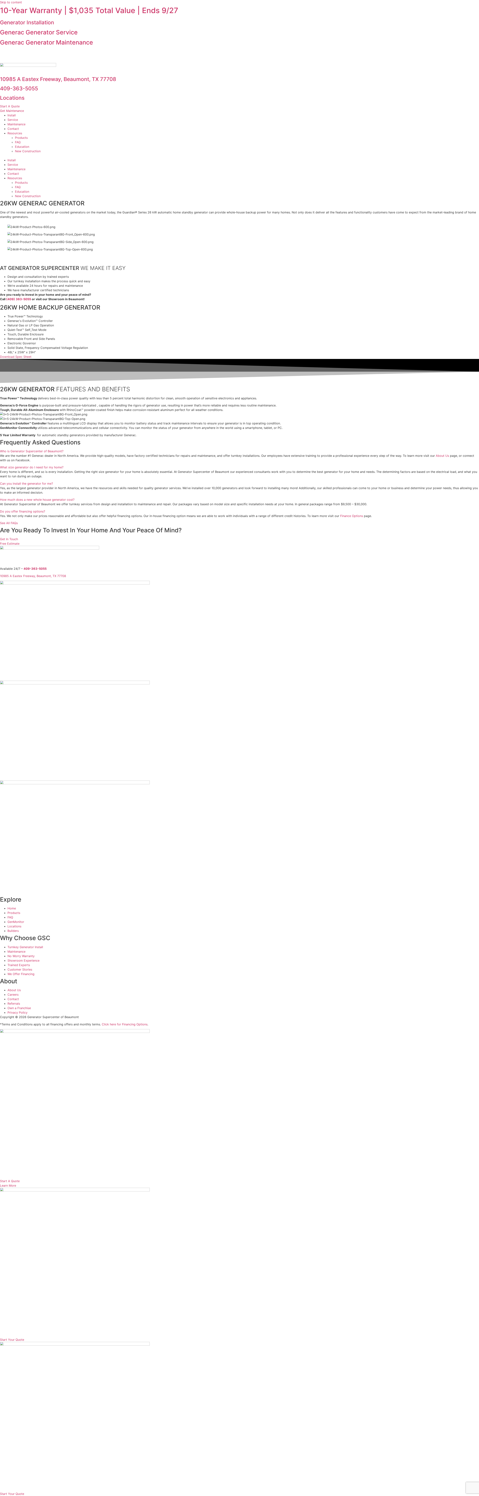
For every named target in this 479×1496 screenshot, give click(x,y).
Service (12, 120)
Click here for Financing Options (124, 1024)
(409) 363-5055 (18, 299)
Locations (12, 98)
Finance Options (351, 516)
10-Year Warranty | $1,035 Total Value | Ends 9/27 (89, 10)
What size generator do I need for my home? (31, 467)
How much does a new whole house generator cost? (37, 499)
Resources (14, 133)
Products (21, 138)
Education (22, 147)
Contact (13, 129)
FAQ (18, 142)
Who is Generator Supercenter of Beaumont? (31, 451)
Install (11, 115)
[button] (239, 52)
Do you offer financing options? (22, 511)
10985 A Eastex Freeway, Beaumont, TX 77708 (58, 79)
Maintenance (16, 124)
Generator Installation (27, 22)
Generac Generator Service (39, 32)
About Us (442, 456)
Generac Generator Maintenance (46, 42)
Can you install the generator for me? (26, 483)
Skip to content (11, 2)
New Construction (28, 151)
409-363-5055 (19, 88)
